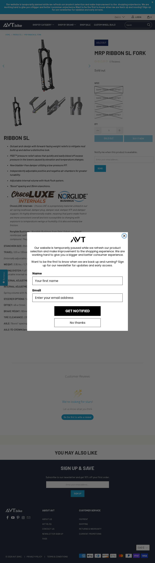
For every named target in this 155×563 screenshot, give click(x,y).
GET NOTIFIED (77, 310)
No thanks (77, 323)
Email (36, 290)
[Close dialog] (124, 235)
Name (37, 273)
